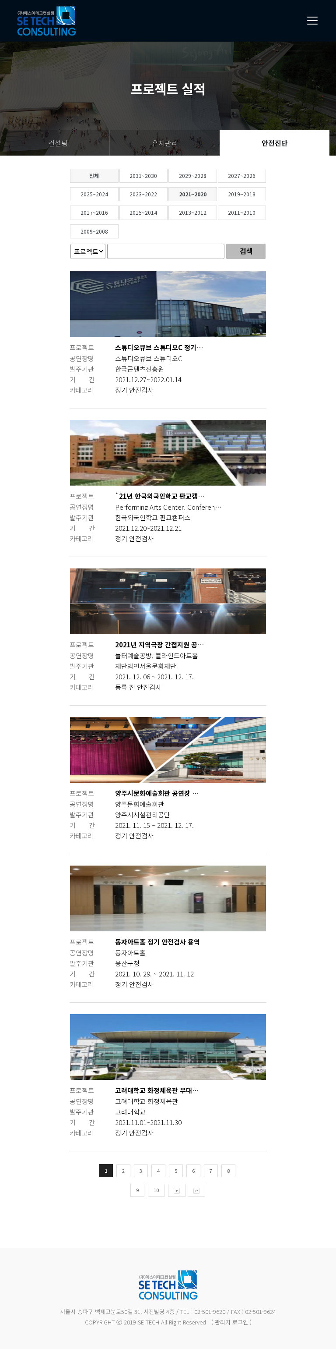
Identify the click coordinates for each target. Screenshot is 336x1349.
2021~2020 (192, 194)
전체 (94, 175)
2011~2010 (242, 212)
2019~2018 (242, 194)
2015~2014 (143, 212)
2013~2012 (192, 212)
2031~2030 (143, 175)
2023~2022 (143, 194)
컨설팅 (58, 143)
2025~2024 (94, 194)
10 (156, 1189)
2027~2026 (242, 175)
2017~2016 (94, 212)
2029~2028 (192, 175)
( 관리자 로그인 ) (231, 1322)
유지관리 (165, 143)
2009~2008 (94, 231)
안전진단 (275, 143)
